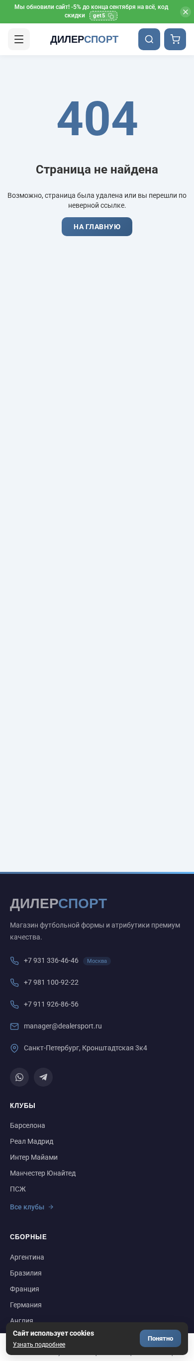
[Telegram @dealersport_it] (43, 1077)
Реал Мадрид (31, 1141)
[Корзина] (175, 39)
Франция (24, 1289)
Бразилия (26, 1273)
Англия (21, 1321)
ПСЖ (18, 1189)
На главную (97, 227)
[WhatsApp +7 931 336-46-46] (19, 1077)
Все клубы (27, 1207)
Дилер (84, 39)
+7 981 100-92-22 (51, 982)
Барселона (27, 1125)
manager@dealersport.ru (63, 1026)
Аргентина (27, 1257)
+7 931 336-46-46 (51, 960)
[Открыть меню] (19, 39)
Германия (26, 1305)
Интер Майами (34, 1157)
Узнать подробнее (39, 1344)
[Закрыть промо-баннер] (185, 11)
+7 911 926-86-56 (51, 1004)
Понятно (160, 1338)
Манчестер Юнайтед (43, 1173)
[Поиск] (149, 39)
